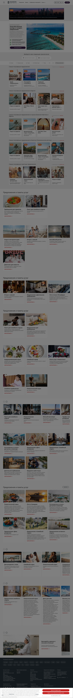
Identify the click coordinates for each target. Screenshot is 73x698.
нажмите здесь (11, 694)
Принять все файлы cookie (56, 690)
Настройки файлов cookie (56, 695)
